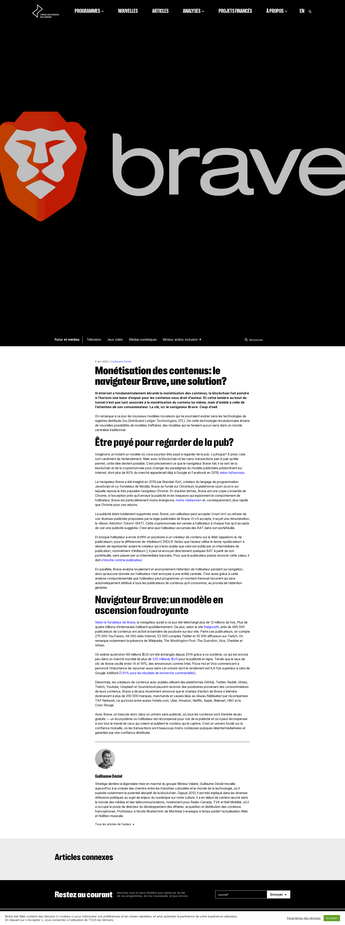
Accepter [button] (332, 918)
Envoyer (276, 894)
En (302, 11)
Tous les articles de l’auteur (113, 824)
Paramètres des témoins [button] (304, 918)
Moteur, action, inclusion (180, 339)
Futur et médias (67, 339)
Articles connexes (84, 857)
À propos (275, 11)
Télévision (94, 339)
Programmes (87, 11)
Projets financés (235, 11)
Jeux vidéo (115, 339)
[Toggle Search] (310, 11)
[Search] (247, 339)
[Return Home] (45, 11)
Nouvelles (128, 11)
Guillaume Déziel (121, 361)
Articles (160, 11)
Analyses (191, 11)
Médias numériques (143, 339)
